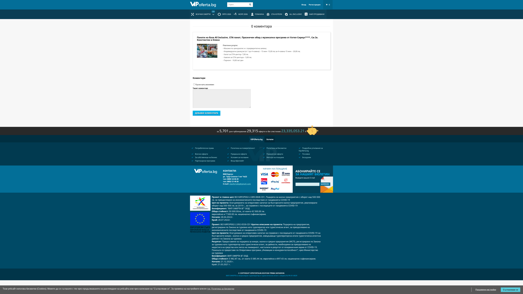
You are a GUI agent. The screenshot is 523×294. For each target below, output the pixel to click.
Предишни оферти (238, 154)
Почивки (306, 154)
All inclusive (295, 14)
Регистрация (314, 5)
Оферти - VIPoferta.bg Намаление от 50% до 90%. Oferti (203, 4)
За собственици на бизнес (206, 157)
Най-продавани (316, 14)
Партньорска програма (205, 161)
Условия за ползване (239, 157)
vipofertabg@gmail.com (240, 184)
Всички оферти (205, 12)
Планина (259, 14)
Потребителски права (204, 148)
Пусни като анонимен (204, 84)
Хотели (269, 139)
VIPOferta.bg (256, 139)
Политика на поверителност (242, 148)
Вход (304, 5)
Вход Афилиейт (237, 161)
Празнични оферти (274, 154)
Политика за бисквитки (276, 148)
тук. (209, 289)
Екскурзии (306, 157)
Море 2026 (243, 14)
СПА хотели (276, 14)
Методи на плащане (275, 157)
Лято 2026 (226, 14)
